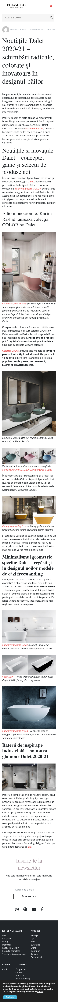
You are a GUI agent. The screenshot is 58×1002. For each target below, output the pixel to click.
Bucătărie (6, 938)
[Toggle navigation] (4, 6)
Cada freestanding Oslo (14, 526)
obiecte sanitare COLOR (27, 188)
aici (30, 846)
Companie (21, 964)
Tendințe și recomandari (14, 954)
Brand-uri (19, 975)
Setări (40, 991)
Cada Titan (7, 676)
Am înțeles (10, 997)
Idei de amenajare (12, 930)
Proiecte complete (11, 950)
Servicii (6, 964)
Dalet (31, 181)
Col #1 (5, 969)
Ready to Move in (10, 947)
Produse (35, 930)
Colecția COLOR (10, 350)
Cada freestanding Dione (15, 645)
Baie (4, 935)
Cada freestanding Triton (15, 731)
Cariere (18, 972)
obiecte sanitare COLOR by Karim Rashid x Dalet (27, 469)
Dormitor (6, 944)
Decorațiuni (36, 957)
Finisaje (34, 935)
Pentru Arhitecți (22, 978)
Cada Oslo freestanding (14, 303)
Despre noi (20, 969)
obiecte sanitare (34, 128)
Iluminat (34, 954)
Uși (32, 938)
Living (5, 941)
